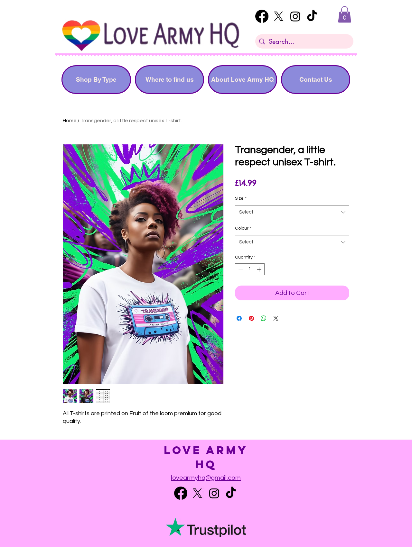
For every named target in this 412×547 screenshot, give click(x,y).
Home (70, 120)
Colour (243, 228)
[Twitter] (278, 16)
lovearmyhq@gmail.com (206, 478)
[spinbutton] (250, 269)
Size (241, 198)
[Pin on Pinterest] (251, 318)
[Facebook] (261, 16)
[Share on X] (276, 318)
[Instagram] (295, 16)
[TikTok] (312, 16)
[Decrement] (240, 269)
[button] (344, 14)
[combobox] (292, 212)
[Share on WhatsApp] (263, 318)
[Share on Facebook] (239, 318)
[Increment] (260, 269)
